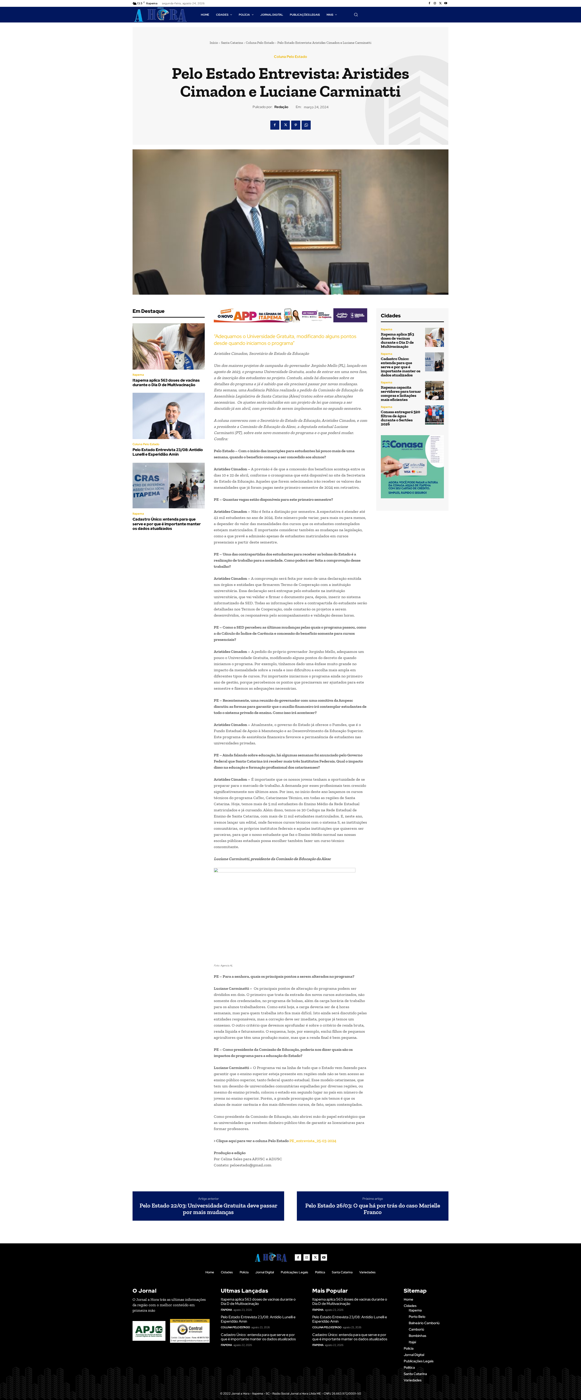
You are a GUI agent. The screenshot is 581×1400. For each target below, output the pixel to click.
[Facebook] (429, 3)
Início (214, 43)
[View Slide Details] (290, 315)
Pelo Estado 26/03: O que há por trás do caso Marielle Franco (372, 1208)
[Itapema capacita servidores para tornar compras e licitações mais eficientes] (434, 390)
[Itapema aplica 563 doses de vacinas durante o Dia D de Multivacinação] (169, 346)
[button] (356, 14)
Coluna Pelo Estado (260, 43)
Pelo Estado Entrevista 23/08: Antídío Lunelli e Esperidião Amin (168, 452)
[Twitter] (440, 3)
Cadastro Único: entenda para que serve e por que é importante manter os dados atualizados (167, 524)
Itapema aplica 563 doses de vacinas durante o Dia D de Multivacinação (166, 382)
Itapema (138, 374)
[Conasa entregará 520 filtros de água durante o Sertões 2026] (434, 414)
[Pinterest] (295, 125)
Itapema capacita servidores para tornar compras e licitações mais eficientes (401, 393)
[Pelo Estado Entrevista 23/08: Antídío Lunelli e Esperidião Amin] (169, 416)
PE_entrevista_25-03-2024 (312, 1140)
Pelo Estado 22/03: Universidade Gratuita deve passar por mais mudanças (208, 1208)
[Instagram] (435, 3)
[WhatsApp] (306, 125)
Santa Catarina (232, 43)
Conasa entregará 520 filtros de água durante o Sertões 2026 (400, 418)
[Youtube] (445, 3)
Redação (281, 107)
